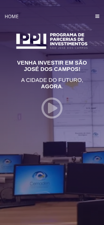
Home (11, 16)
